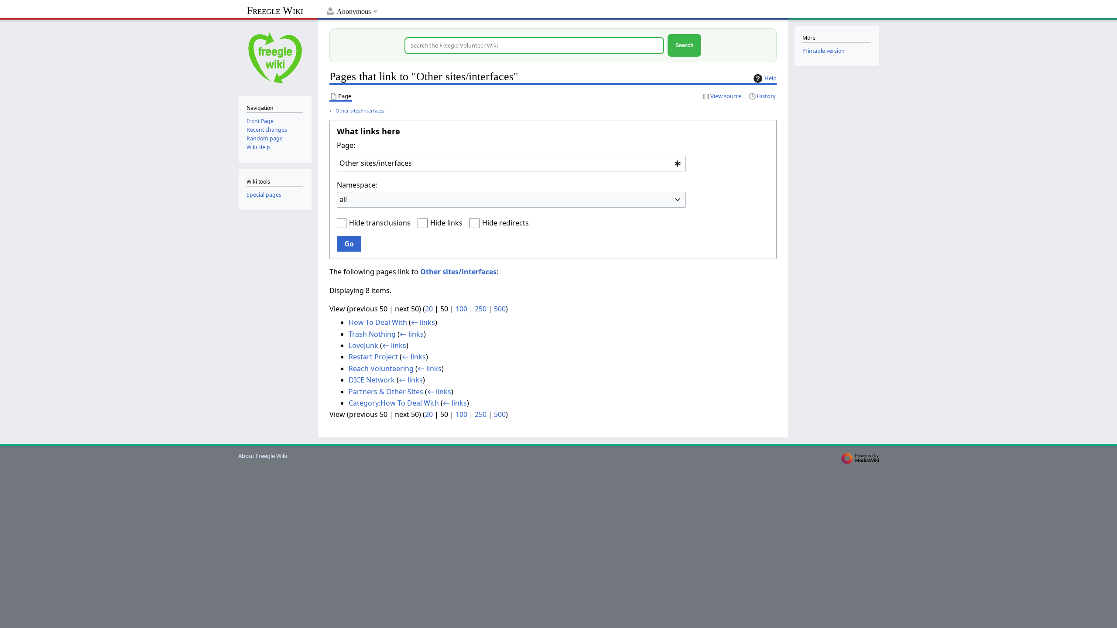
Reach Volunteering (381, 368)
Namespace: (357, 185)
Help (770, 78)
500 (500, 309)
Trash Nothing (372, 334)
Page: (346, 145)
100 (461, 309)
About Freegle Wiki (262, 456)
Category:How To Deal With (394, 403)
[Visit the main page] (275, 57)
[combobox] (511, 163)
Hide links (446, 223)
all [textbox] (343, 199)
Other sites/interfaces (360, 110)
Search (684, 45)
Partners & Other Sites (386, 391)
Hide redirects (505, 223)
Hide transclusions (380, 223)
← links (423, 322)
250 (481, 309)
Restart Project (373, 357)
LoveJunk (363, 345)
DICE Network (372, 380)
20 (429, 309)
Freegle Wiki (275, 10)
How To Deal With (378, 322)
